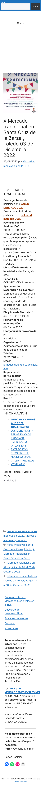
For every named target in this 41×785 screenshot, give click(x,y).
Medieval (19, 544)
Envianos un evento (16, 618)
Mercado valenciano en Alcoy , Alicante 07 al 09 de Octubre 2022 (19, 567)
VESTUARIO (18, 464)
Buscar (3, 2)
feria (10, 544)
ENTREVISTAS (19, 449)
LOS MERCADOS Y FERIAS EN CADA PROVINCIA (22, 434)
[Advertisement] (20, 51)
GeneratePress (20, 781)
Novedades (11, 628)
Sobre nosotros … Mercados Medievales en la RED (19, 601)
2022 (21, 535)
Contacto (10, 623)
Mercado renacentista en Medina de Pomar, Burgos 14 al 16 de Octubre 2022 (20, 581)
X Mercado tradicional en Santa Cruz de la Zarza (19, 554)
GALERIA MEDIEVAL (22, 460)
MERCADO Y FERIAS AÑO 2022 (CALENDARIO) (23, 423)
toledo (28, 549)
